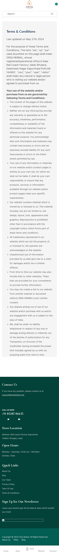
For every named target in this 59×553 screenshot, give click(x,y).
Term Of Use (7, 488)
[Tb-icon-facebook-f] (3, 419)
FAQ (4, 475)
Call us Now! (8, 410)
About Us (6, 471)
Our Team (6, 480)
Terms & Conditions (10, 493)
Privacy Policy (8, 484)
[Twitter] (8, 419)
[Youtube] (19, 419)
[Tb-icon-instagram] (14, 419)
